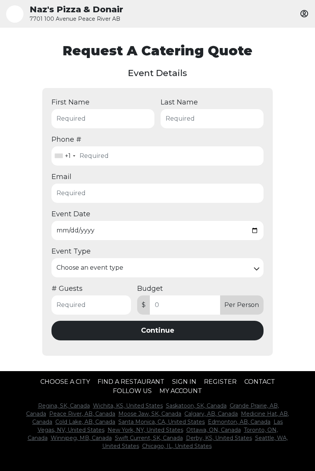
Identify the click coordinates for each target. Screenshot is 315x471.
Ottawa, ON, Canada (213, 429)
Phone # (66, 139)
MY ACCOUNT (180, 391)
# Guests (67, 288)
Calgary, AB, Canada (211, 413)
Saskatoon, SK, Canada (196, 405)
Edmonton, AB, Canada (239, 421)
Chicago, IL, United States (177, 446)
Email (61, 176)
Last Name (179, 102)
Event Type (71, 251)
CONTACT (259, 381)
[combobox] (65, 156)
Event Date (70, 214)
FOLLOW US (132, 391)
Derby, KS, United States (219, 438)
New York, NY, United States (145, 429)
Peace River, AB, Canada (82, 413)
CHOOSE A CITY (65, 381)
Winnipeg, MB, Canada (81, 438)
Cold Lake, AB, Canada (85, 421)
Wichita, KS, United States (128, 405)
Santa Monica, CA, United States (161, 421)
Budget (150, 288)
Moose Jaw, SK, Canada (149, 413)
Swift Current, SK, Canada (149, 438)
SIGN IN (184, 381)
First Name (70, 102)
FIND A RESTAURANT (131, 381)
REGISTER (220, 381)
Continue (157, 330)
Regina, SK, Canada (64, 405)
